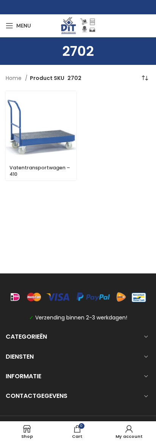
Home (14, 78)
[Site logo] (78, 25)
